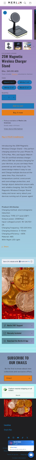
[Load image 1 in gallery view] (9, 46)
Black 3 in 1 (9, 82)
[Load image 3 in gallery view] (27, 46)
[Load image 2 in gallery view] (18, 46)
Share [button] (6, 247)
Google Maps (8, 429)
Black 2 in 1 (24, 88)
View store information (13, 129)
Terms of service (12, 454)
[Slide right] (34, 46)
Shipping (14, 74)
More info (18, 395)
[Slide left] (2, 46)
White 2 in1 (9, 88)
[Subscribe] (29, 378)
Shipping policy (26, 454)
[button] (5, 3)
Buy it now (18, 113)
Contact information (19, 458)
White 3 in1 (24, 82)
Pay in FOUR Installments (13, 137)
